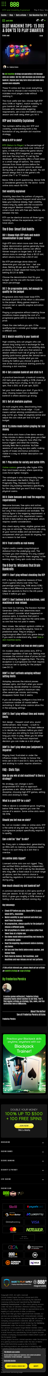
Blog (11, 15)
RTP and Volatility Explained (16, 10)
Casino (4, 15)
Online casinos (9, 467)
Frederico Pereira (13, 67)
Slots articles (21, 15)
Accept (36, 1366)
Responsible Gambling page (12, 1372)
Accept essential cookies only (16, 1366)
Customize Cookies (10, 1361)
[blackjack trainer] (24, 1092)
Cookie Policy (26, 1357)
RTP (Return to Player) (13, 145)
